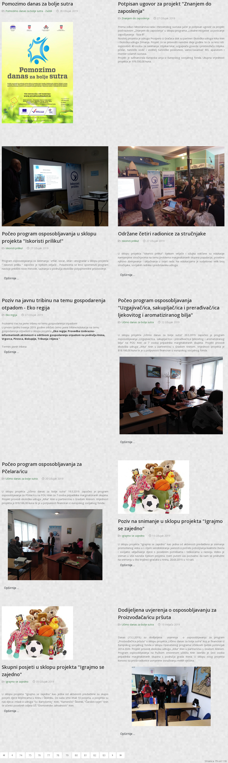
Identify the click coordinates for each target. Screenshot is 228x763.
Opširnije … (11, 278)
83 (104, 755)
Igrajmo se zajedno (133, 535)
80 (76, 755)
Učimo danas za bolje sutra (138, 322)
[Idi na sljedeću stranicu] (112, 755)
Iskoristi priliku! (14, 248)
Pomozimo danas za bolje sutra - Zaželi (29, 11)
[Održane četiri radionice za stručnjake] (171, 186)
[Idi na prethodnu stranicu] (12, 755)
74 (20, 755)
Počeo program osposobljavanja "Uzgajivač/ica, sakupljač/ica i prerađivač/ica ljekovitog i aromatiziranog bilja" (168, 307)
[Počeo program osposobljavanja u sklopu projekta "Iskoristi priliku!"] (55, 186)
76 (39, 755)
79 (67, 755)
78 (57, 755)
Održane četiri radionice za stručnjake (162, 233)
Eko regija (11, 315)
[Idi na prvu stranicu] (4, 755)
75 (29, 755)
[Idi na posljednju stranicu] (121, 755)
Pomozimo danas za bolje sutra (37, 3)
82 (94, 755)
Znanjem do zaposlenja (135, 18)
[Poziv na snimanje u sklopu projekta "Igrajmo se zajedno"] (153, 487)
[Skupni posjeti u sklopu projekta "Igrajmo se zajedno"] (37, 632)
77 (48, 755)
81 (85, 755)
